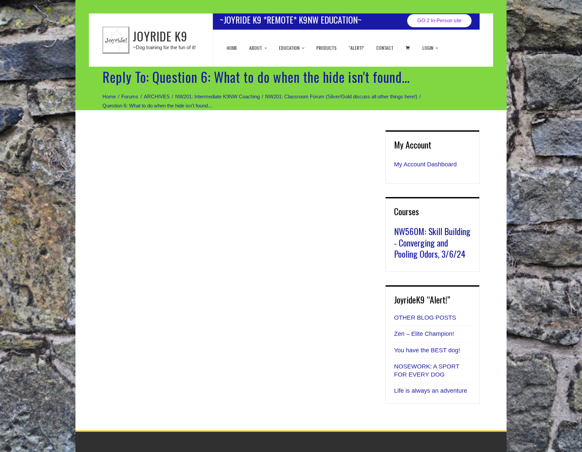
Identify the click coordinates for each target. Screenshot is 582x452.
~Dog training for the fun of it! (164, 47)
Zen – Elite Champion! (424, 333)
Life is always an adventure (430, 390)
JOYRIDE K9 (160, 36)
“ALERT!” (356, 47)
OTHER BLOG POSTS (425, 317)
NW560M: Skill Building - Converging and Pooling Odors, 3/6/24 (432, 243)
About (255, 47)
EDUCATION (289, 47)
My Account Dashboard (425, 164)
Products (326, 47)
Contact (384, 47)
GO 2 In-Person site (439, 20)
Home (232, 47)
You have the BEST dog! (427, 350)
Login (427, 47)
